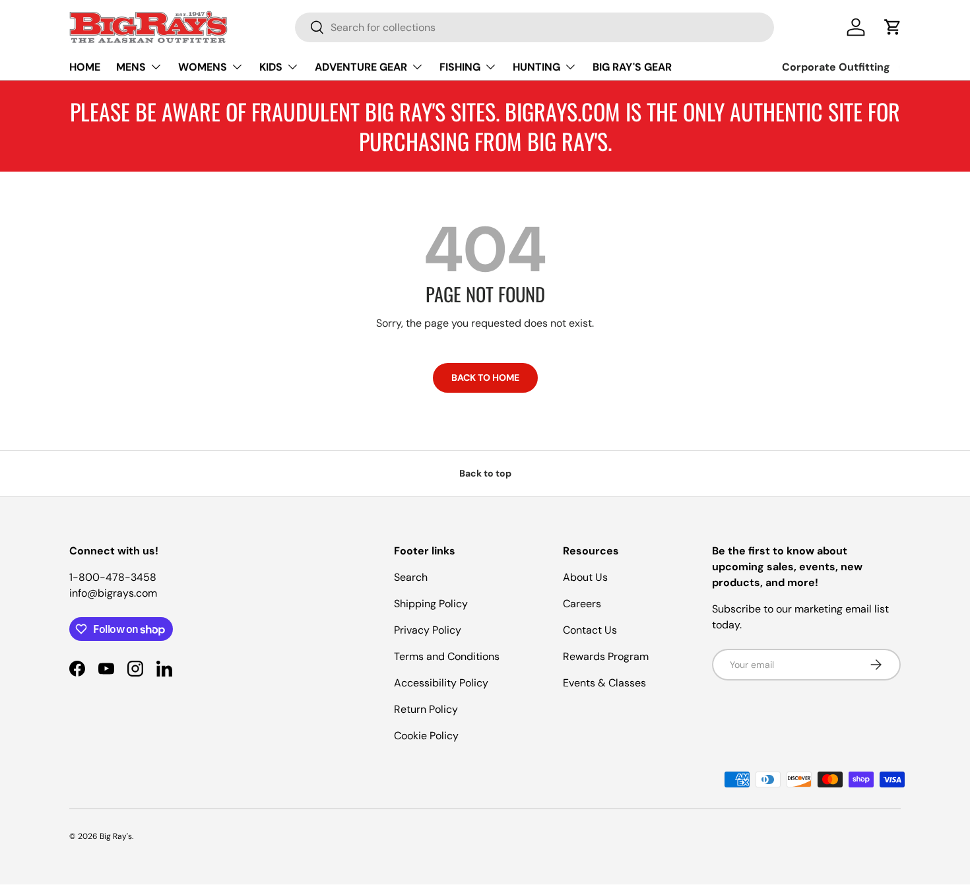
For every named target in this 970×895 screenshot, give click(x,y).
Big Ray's (116, 836)
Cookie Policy (426, 736)
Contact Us (590, 630)
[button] (892, 27)
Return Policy (426, 709)
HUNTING (536, 67)
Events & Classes (604, 683)
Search (411, 577)
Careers (582, 604)
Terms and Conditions (447, 656)
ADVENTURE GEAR (361, 67)
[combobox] (534, 27)
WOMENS (202, 67)
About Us (585, 577)
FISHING (459, 67)
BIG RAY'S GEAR (632, 67)
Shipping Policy (431, 604)
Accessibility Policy (441, 683)
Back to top (485, 473)
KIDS (270, 67)
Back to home (485, 377)
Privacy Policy (427, 630)
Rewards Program (606, 656)
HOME (84, 67)
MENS (131, 67)
